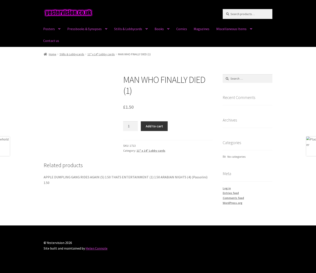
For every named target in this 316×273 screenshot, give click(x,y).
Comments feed (233, 198)
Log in (227, 188)
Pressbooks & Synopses (84, 29)
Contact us (51, 41)
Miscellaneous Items (231, 29)
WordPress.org (232, 203)
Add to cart (154, 126)
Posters (49, 29)
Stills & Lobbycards (128, 29)
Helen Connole (96, 248)
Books (159, 29)
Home (52, 54)
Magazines (201, 29)
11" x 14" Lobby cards (101, 54)
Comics (181, 29)
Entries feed (231, 193)
